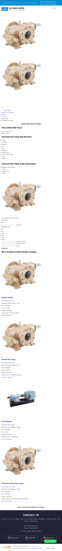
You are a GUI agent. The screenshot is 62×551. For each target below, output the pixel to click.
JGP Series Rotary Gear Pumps (13, 483)
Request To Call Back (8, 112)
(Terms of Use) (35, 546)
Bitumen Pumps (7, 297)
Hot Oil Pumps (7, 421)
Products (4, 116)
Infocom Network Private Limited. (34, 548)
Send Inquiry (7, 110)
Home (3, 114)
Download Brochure (49, 3)
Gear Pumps (5, 118)
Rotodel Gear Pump (8, 359)
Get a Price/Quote (7, 131)
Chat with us (51, 541)
